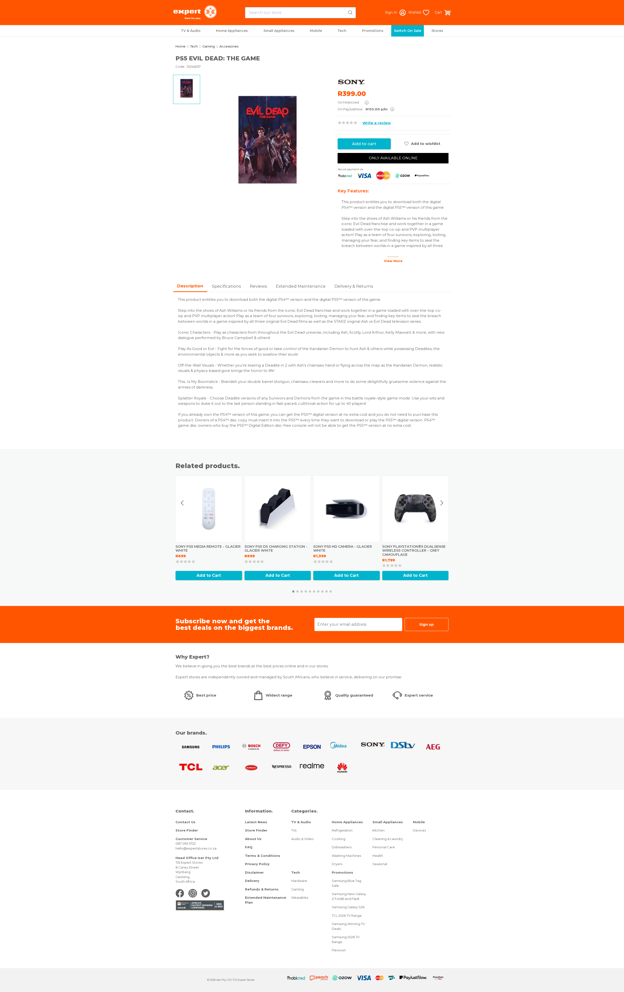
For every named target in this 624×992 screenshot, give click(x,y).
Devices (419, 830)
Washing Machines (346, 856)
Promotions (372, 30)
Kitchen (378, 830)
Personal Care (383, 847)
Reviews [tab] (258, 286)
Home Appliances (232, 30)
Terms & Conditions (262, 856)
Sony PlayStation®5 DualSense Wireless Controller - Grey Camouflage (414, 550)
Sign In (391, 12)
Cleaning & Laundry (387, 839)
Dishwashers (341, 847)
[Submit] (350, 11)
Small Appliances (278, 30)
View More (393, 261)
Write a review (376, 123)
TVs (293, 830)
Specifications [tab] (226, 286)
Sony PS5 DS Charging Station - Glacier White (275, 548)
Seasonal (379, 864)
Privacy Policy (257, 864)
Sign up (426, 624)
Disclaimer (254, 872)
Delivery (252, 881)
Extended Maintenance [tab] (301, 286)
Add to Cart (208, 575)
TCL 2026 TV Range (347, 915)
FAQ (249, 847)
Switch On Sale (407, 30)
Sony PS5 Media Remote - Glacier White (208, 548)
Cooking (338, 839)
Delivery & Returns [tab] (353, 286)
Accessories (228, 46)
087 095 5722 (186, 843)
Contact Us (185, 822)
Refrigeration (342, 830)
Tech (341, 30)
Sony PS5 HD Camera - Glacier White (342, 548)
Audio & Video (302, 839)
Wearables (299, 897)
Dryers (337, 864)
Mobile (316, 30)
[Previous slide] (182, 503)
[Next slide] (441, 503)
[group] (268, 140)
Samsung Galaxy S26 (348, 907)
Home (180, 46)
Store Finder (187, 830)
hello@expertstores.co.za (196, 848)
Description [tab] (190, 285)
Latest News (256, 822)
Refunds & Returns (262, 889)
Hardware (299, 881)
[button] (293, 591)
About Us (253, 839)
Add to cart (364, 143)
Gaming (208, 46)
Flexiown (339, 950)
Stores (437, 30)
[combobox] (300, 12)
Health (377, 856)
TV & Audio (191, 30)
